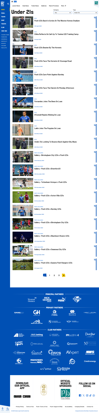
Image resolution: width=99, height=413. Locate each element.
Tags (74, 10)
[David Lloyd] (90, 335)
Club (2, 27)
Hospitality (4, 41)
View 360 (4, 31)
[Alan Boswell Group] (19, 335)
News (3, 9)
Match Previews (54, 6)
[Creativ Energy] (90, 361)
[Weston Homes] (32, 299)
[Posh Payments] (36, 361)
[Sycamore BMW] (54, 322)
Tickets (3, 24)
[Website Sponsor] (96, 3)
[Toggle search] (8, 4)
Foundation (4, 37)
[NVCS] (54, 352)
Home (12, 1)
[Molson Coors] (54, 335)
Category (56, 10)
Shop (2, 20)
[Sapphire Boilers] (36, 352)
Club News (25, 6)
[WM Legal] (36, 344)
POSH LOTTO (4, 47)
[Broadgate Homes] (54, 361)
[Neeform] (90, 344)
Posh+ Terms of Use (41, 406)
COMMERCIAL (4, 39)
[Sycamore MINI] (72, 322)
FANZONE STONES (5, 34)
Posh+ (3, 13)
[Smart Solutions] (72, 313)
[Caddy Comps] (19, 344)
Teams (3, 17)
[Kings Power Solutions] (77, 299)
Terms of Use (30, 406)
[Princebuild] (19, 313)
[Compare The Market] (54, 313)
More (62, 6)
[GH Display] (36, 313)
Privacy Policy (20, 406)
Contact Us (90, 406)
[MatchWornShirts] (90, 352)
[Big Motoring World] (63, 369)
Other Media (86, 410)
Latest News (16, 6)
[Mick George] (47, 299)
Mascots (3, 43)
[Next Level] (90, 313)
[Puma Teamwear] (62, 299)
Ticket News (35, 6)
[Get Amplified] (45, 369)
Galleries (44, 6)
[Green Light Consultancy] (54, 344)
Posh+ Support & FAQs (56, 406)
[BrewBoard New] (19, 361)
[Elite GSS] (72, 335)
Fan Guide (3, 45)
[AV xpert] (72, 352)
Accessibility (68, 406)
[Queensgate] (72, 344)
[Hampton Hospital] (19, 352)
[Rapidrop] (72, 361)
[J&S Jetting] (36, 335)
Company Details (79, 406)
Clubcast (96, 410)
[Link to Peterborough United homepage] (3, 3)
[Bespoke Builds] (36, 322)
